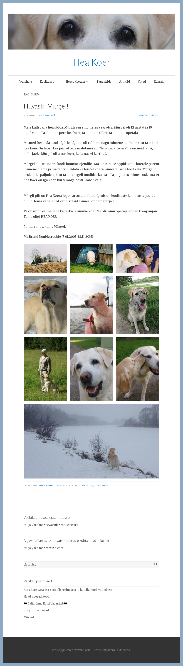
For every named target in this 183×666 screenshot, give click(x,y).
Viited (142, 81)
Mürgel (29, 617)
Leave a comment (148, 115)
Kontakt (159, 81)
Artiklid (124, 81)
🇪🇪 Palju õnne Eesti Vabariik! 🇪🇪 (45, 603)
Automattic (123, 650)
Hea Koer (91, 62)
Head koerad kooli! (37, 596)
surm (105, 485)
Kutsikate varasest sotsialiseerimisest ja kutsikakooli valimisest (68, 589)
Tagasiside (104, 81)
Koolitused (47, 81)
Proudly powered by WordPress (71, 650)
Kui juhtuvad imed (36, 610)
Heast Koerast (75, 81)
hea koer (87, 485)
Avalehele (25, 81)
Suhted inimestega (58, 485)
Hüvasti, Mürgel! (46, 106)
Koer (42, 485)
